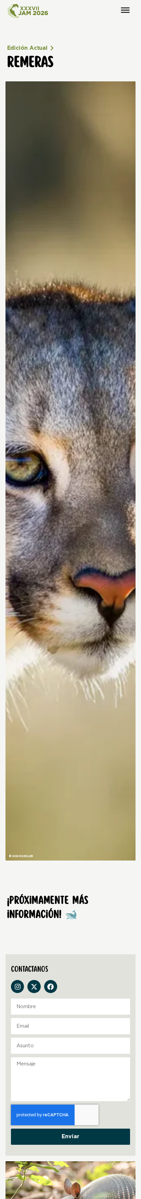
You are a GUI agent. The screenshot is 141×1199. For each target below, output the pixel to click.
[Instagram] (17, 986)
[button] (125, 10)
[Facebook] (50, 986)
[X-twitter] (33, 986)
